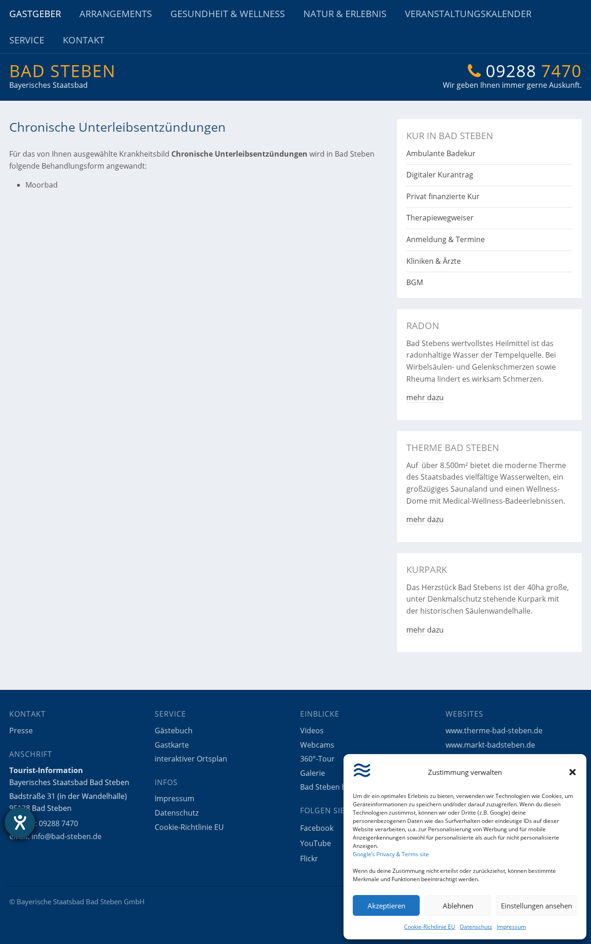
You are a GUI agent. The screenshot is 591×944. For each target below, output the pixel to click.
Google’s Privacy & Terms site (391, 854)
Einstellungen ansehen (536, 905)
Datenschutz (476, 927)
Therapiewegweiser (440, 218)
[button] (572, 772)
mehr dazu (425, 397)
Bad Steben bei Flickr (336, 787)
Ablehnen (458, 905)
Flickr (309, 858)
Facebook (316, 828)
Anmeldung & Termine (445, 239)
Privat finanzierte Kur (443, 196)
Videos (312, 730)
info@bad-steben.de (66, 836)
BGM (414, 282)
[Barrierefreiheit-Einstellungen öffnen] (20, 822)
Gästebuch (174, 730)
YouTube (315, 843)
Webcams (317, 745)
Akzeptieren (386, 905)
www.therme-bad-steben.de (494, 730)
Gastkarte (172, 745)
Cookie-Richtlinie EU (429, 927)
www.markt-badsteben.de (490, 745)
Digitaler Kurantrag (439, 175)
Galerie (312, 773)
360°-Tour (317, 759)
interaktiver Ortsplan (191, 759)
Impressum (511, 927)
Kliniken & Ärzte (433, 261)
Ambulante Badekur (441, 153)
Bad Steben (62, 71)
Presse (21, 730)
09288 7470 (58, 823)
